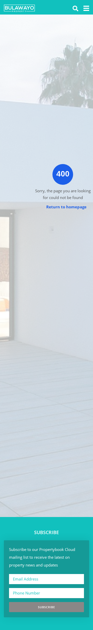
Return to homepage (66, 206)
